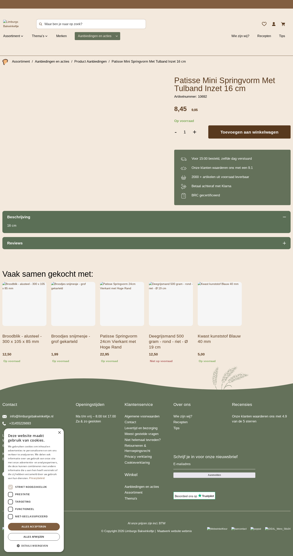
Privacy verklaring (138, 457)
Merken (61, 36)
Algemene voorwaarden (142, 416)
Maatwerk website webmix (174, 531)
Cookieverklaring (137, 462)
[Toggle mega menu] (22, 36)
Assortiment (11, 36)
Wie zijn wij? (240, 36)
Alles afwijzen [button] (34, 536)
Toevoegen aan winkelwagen (249, 132)
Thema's (131, 498)
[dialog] (34, 490)
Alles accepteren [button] (34, 526)
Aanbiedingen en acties (94, 36)
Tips (282, 36)
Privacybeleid (37, 478)
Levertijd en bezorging (141, 428)
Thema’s (38, 36)
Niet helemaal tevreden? (143, 440)
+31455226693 (20, 423)
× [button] (59, 432)
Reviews (15, 243)
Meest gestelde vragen (141, 434)
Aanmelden (214, 475)
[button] (34, 545)
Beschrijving (18, 217)
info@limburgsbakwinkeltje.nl (31, 416)
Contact (130, 422)
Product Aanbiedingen (90, 61)
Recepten (264, 36)
